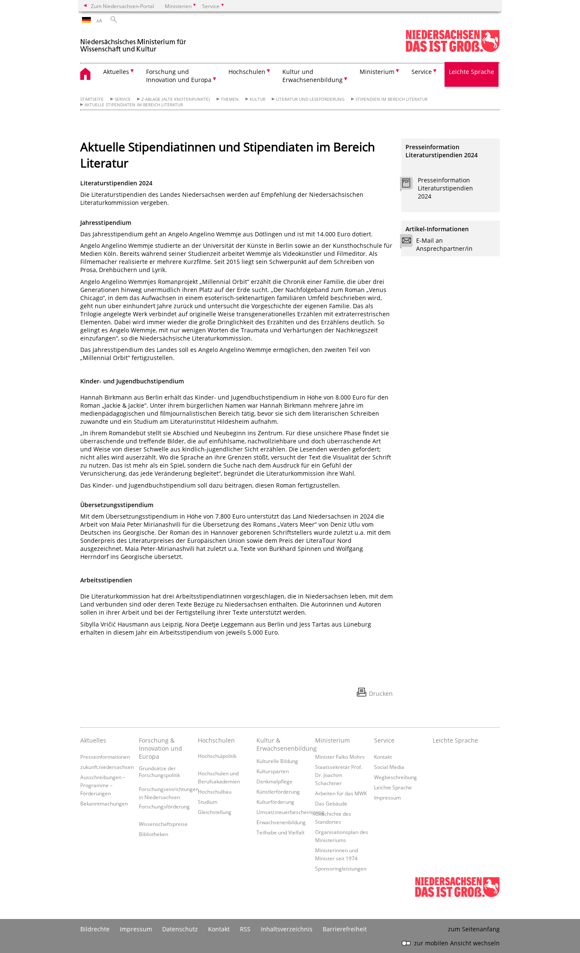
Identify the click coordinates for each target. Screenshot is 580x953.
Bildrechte (95, 929)
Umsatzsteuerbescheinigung (290, 811)
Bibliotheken (153, 834)
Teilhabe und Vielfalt (280, 832)
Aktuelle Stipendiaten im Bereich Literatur (133, 105)
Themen (230, 99)
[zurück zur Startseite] (133, 41)
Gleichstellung (214, 811)
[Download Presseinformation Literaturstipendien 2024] (410, 185)
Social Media (389, 766)
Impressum (387, 797)
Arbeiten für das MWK (341, 793)
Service (123, 99)
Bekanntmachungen (104, 803)
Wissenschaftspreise (163, 823)
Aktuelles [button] (116, 72)
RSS (245, 929)
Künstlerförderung (278, 791)
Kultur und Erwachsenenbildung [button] (312, 76)
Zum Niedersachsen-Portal (122, 6)
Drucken (381, 693)
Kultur (257, 99)
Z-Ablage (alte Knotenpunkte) (175, 99)
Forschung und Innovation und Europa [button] (178, 76)
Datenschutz (180, 929)
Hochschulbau (214, 791)
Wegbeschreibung (395, 777)
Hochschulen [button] (246, 72)
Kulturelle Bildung (277, 760)
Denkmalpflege (274, 781)
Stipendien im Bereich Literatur (391, 99)
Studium (207, 801)
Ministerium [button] (377, 72)
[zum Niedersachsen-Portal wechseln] (452, 50)
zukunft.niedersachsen (107, 766)
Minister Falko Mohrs (340, 756)
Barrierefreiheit (345, 929)
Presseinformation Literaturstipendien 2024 (445, 188)
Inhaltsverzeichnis (287, 929)
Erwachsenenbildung (281, 822)
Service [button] (421, 72)
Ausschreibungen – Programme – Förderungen (102, 785)
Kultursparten (272, 771)
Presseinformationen (105, 756)
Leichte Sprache (471, 72)
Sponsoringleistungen (340, 868)
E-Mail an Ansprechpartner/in (444, 244)
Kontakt (383, 756)
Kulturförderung (275, 801)
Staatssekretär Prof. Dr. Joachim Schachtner (338, 774)
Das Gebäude (331, 803)
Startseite (92, 99)
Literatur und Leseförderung (310, 99)
